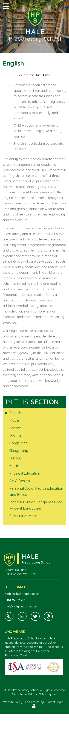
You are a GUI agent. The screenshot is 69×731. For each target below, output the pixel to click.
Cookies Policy (34, 702)
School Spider (48, 694)
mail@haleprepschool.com (22, 606)
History (15, 458)
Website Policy (12, 702)
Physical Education (25, 473)
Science (16, 428)
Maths (15, 420)
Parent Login (55, 702)
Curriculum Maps (24, 516)
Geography (19, 450)
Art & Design (20, 481)
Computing (19, 443)
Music (14, 465)
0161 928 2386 (15, 600)
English (15, 413)
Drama (15, 435)
